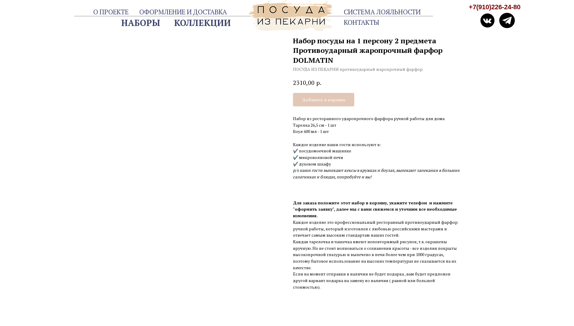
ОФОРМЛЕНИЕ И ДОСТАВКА (183, 11)
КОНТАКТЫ (361, 22)
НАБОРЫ (140, 22)
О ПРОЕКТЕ (111, 11)
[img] (507, 20)
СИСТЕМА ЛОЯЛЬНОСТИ (382, 11)
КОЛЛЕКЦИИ (202, 22)
